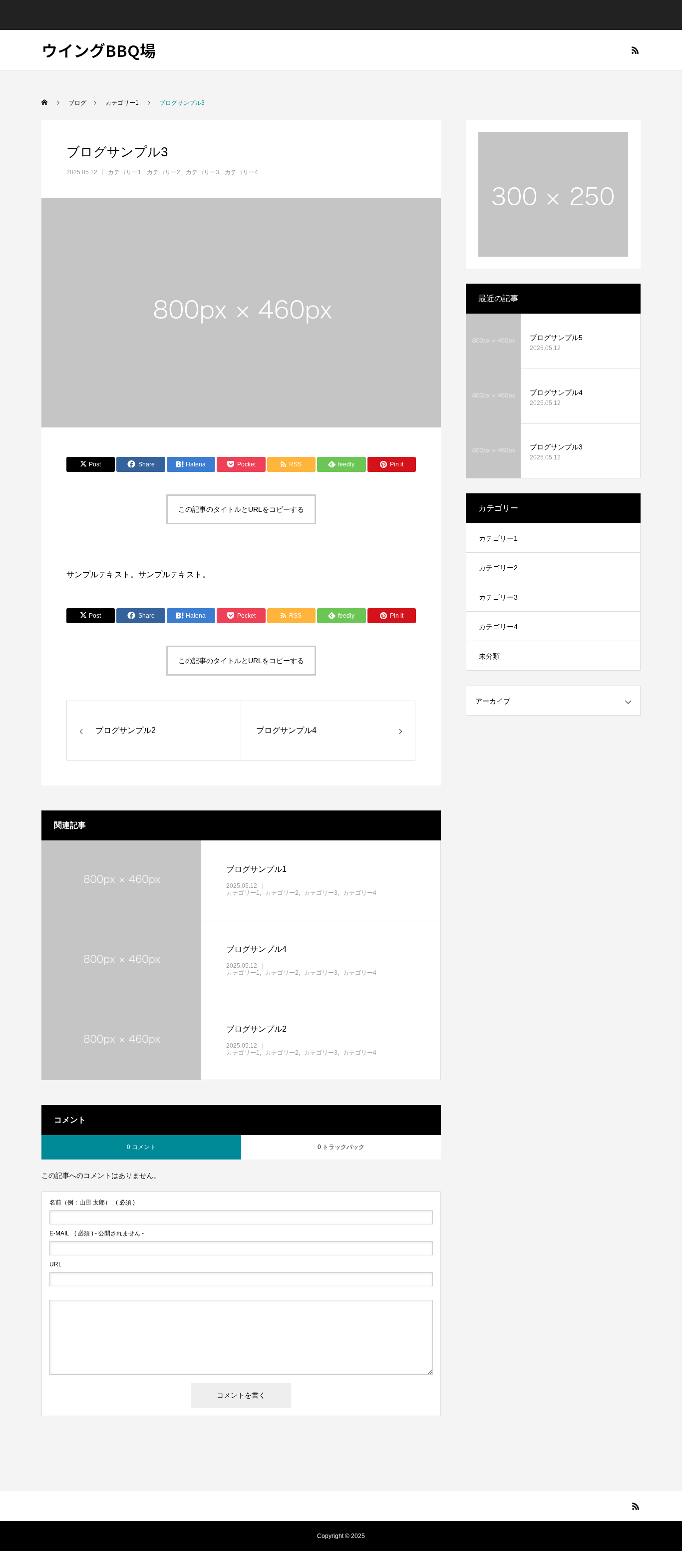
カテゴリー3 (202, 172)
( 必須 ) (92, 1202)
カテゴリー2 (163, 172)
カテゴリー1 (124, 172)
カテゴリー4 (241, 172)
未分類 (489, 656)
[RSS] (635, 50)
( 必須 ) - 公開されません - (96, 1233)
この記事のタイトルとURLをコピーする (241, 509)
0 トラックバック (341, 1147)
